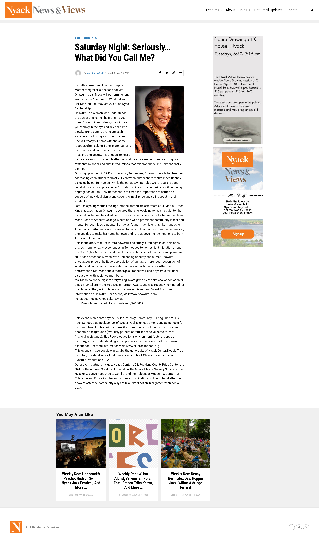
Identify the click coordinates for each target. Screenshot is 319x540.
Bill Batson (73, 494)
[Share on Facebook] (160, 73)
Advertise (41, 527)
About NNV (30, 527)
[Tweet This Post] (167, 73)
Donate (291, 10)
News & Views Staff (95, 73)
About (230, 10)
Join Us (244, 10)
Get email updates (268, 10)
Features (212, 10)
